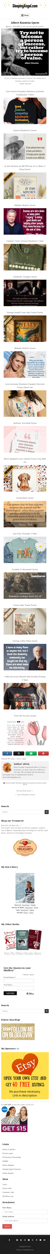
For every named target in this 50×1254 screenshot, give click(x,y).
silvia (10, 26)
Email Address (10, 977)
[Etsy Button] (32, 1240)
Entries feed (6, 1188)
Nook (36, 907)
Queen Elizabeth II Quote (25, 130)
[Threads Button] (13, 1240)
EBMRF (5, 1161)
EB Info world (7, 1153)
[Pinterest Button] (17, 1240)
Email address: (8, 1216)
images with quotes (29, 783)
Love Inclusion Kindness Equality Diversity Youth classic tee (25, 386)
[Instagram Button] (24, 1240)
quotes (38, 783)
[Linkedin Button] (21, 1240)
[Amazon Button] (36, 1240)
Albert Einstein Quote (25, 22)
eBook (32, 910)
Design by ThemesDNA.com (24, 1250)
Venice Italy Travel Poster (25, 605)
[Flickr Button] (28, 1240)
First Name (8, 985)
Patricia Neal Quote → (24, 790)
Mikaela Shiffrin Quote (25, 348)
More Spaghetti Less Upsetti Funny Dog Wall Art (25, 460)
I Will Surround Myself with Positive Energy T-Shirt (25, 678)
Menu (26, 15)
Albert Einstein (16, 783)
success (44, 783)
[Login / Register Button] (44, 1240)
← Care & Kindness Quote (25, 794)
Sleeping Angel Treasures (11, 1169)
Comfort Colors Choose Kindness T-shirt (25, 241)
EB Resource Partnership (11, 1157)
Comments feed (8, 1192)
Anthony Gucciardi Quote (25, 423)
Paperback (25, 905)
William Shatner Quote (24, 205)
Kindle (33, 905)
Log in (4, 1184)
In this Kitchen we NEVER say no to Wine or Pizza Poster (25, 168)
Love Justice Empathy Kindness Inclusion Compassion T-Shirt (25, 93)
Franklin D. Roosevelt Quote (25, 569)
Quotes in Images (38, 26)
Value (25, 784)
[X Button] (5, 1240)
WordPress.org (7, 1196)
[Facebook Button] (9, 1240)
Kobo (31, 912)
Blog (30, 26)
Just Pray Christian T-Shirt (25, 533)
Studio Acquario (8, 1173)
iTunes (25, 912)
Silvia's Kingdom (8, 1165)
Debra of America (8, 1149)
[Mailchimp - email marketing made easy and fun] (30, 995)
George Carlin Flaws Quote (25, 641)
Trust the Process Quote (25, 715)
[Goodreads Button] (40, 1240)
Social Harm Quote (25, 498)
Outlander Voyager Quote (25, 276)
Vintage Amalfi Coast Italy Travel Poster (25, 312)
